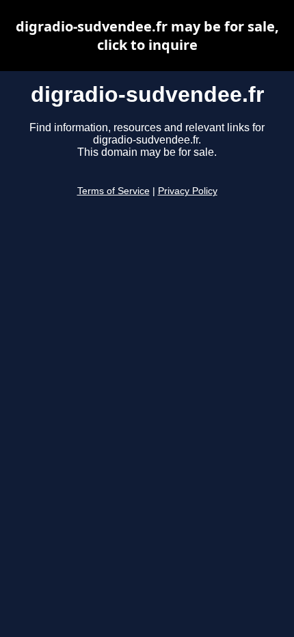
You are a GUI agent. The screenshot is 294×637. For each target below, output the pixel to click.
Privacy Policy (187, 191)
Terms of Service (113, 191)
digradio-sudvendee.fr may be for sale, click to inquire (147, 35)
